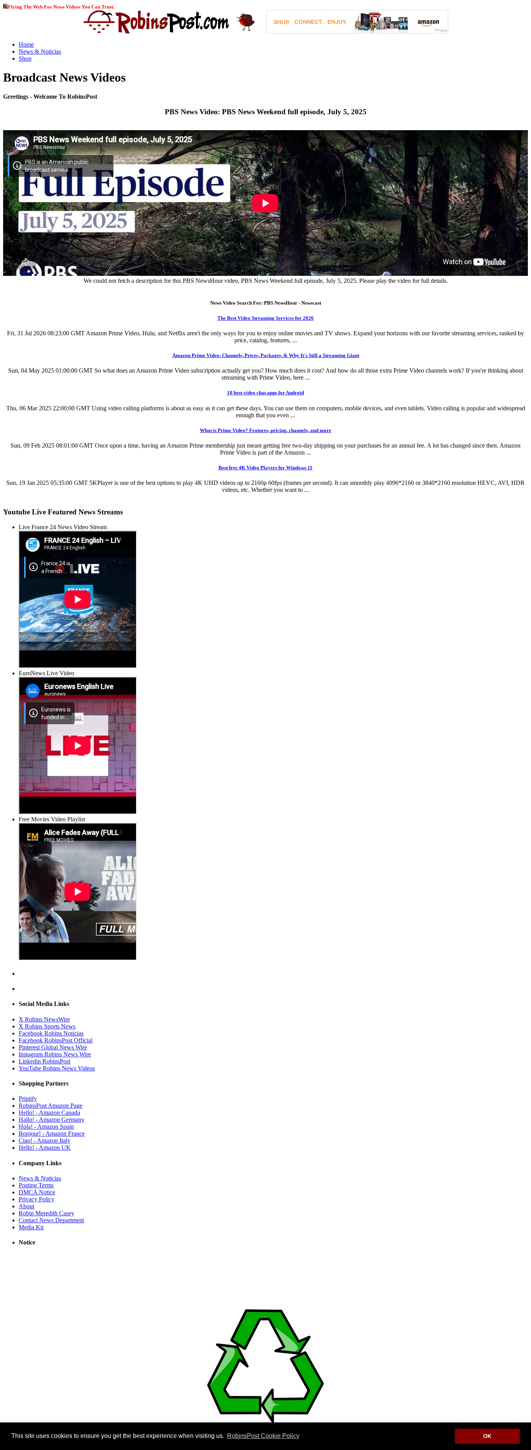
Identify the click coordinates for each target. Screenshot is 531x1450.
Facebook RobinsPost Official (56, 1040)
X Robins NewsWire (44, 1019)
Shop (25, 58)
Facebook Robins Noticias (51, 1033)
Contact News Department (51, 1220)
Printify (28, 1098)
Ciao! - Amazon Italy (44, 1140)
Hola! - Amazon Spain (46, 1126)
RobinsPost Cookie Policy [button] (263, 1436)
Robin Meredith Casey (46, 1213)
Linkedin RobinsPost (44, 1061)
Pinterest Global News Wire (53, 1047)
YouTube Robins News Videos (57, 1068)
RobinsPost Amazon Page (50, 1105)
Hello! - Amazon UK (45, 1147)
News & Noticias (40, 51)
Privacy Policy (36, 1199)
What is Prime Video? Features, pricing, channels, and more (265, 430)
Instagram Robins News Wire (55, 1054)
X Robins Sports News (47, 1026)
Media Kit (31, 1227)
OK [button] (487, 1436)
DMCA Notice (37, 1192)
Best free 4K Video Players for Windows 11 (265, 468)
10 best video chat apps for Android (265, 393)
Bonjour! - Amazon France (52, 1133)
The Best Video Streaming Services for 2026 (265, 318)
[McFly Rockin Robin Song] (5, 6)
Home (26, 44)
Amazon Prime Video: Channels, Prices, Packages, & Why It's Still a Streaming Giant (265, 355)
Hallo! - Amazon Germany (51, 1119)
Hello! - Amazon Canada (49, 1112)
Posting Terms (36, 1185)
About (26, 1206)
